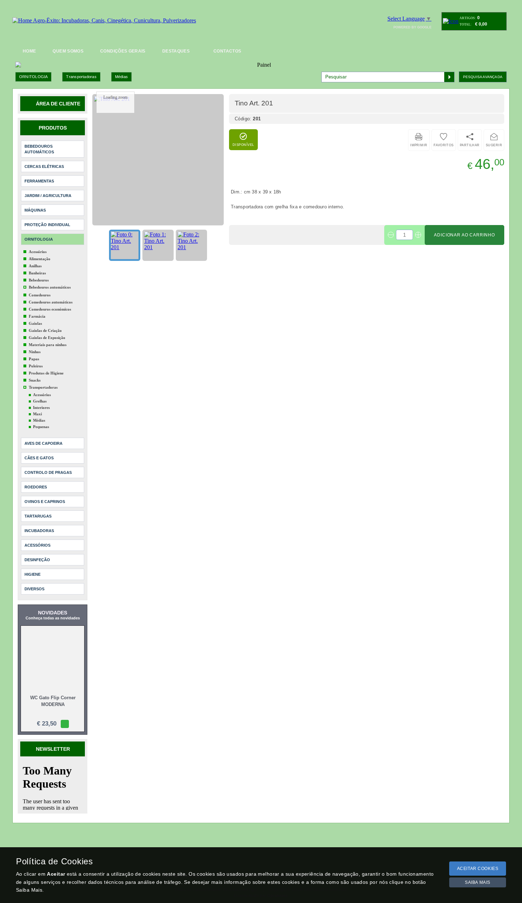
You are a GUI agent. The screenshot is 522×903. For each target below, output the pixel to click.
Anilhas (35, 259)
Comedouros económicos (50, 303)
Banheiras (37, 266)
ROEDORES (36, 480)
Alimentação (39, 252)
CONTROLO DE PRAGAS (48, 466)
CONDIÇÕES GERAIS (123, 51)
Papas (34, 352)
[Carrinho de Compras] (450, 21)
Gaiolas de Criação (45, 324)
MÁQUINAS (35, 204)
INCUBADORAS (39, 524)
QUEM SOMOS (68, 51)
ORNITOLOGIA (33, 70)
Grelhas (40, 395)
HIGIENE (32, 568)
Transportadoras (81, 70)
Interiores (41, 401)
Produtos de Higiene (46, 367)
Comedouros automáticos (50, 296)
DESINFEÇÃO (37, 553)
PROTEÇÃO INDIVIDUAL (47, 218)
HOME (29, 51)
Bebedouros (39, 274)
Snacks (34, 374)
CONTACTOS (227, 51)
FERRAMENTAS (39, 175)
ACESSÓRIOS (37, 539)
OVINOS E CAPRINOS (45, 495)
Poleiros (36, 359)
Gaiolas (35, 317)
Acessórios (38, 245)
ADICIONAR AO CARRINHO (464, 228)
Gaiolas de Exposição (47, 331)
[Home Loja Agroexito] (104, 20)
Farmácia (37, 310)
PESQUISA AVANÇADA (482, 70)
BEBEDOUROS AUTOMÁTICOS (39, 143)
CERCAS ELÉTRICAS (44, 160)
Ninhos (34, 345)
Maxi (37, 407)
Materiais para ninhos (47, 338)
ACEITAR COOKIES (478, 868)
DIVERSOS (34, 582)
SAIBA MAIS (477, 882)
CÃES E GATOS (39, 451)
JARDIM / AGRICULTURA (48, 189)
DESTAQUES (176, 51)
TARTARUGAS (38, 510)
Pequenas (41, 420)
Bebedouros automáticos (50, 281)
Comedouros (39, 288)
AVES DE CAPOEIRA (43, 437)
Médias (121, 70)
